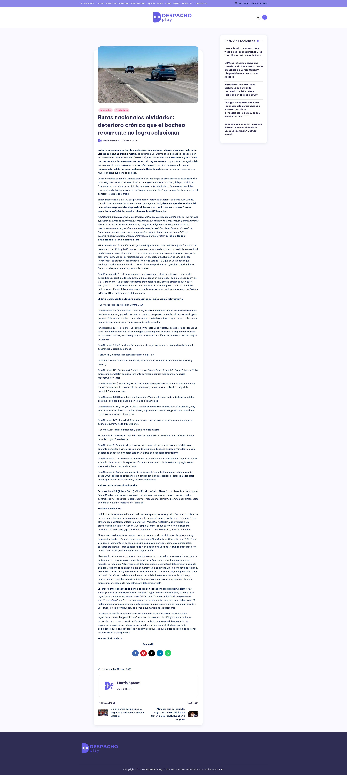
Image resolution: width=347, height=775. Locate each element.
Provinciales (122, 110)
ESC (221, 769)
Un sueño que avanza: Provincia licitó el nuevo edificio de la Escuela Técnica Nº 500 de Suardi (243, 129)
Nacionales (105, 110)
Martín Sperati (128, 683)
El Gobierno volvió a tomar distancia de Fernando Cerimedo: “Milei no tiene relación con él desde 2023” (241, 89)
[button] (125, 689)
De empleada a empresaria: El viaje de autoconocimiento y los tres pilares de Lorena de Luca (243, 52)
